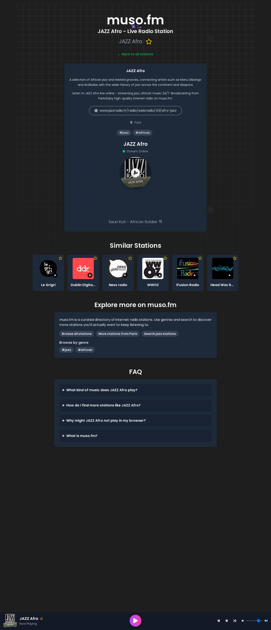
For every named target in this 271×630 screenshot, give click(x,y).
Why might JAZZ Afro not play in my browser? (106, 420)
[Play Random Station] (235, 620)
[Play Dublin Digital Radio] (83, 268)
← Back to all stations (135, 54)
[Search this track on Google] (160, 221)
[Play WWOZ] (153, 268)
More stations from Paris (117, 334)
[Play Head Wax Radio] (223, 268)
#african (85, 350)
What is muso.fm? (81, 435)
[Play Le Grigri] (48, 268)
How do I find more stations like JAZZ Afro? (103, 405)
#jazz (66, 350)
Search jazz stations (160, 334)
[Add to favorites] (149, 41)
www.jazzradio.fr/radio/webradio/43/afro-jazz (138, 110)
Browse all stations (77, 334)
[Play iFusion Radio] (188, 268)
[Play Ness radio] (118, 268)
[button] (135, 173)
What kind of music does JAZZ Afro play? (101, 390)
